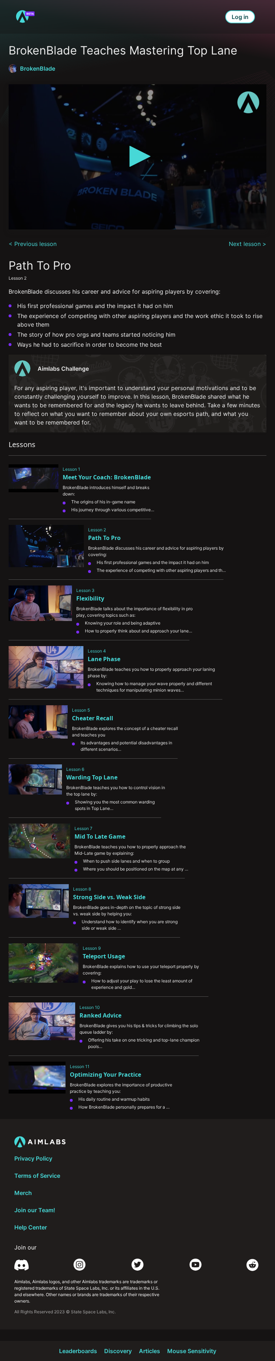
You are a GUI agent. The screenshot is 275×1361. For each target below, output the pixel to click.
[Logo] (248, 102)
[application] (137, 156)
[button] (137, 156)
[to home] (25, 17)
